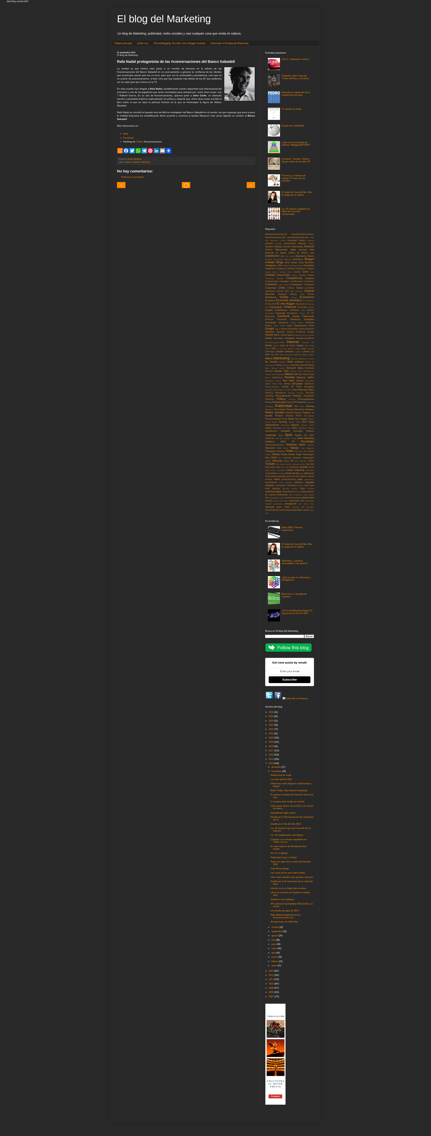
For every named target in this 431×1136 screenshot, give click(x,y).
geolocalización (288, 479)
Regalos (298, 412)
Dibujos (293, 294)
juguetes (276, 488)
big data (310, 464)
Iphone (268, 345)
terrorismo (310, 507)
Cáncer (280, 291)
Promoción (300, 402)
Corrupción (309, 284)
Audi (312, 253)
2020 (312, 237)
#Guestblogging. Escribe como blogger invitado (179, 43)
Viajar (299, 454)
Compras (309, 278)
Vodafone (297, 458)
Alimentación (290, 243)
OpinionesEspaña (272, 387)
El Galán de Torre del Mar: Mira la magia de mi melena (297, 193)
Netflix (311, 377)
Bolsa (287, 262)
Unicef (311, 451)
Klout (307, 346)
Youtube (270, 463)
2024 (271, 720)
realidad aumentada (273, 504)
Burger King (297, 262)
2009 (271, 988)
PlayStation (309, 396)
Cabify (285, 266)
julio (273, 940)
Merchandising (307, 365)
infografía (269, 485)
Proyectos (310, 402)
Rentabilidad (309, 416)
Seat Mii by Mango (280, 868)
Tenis (279, 448)
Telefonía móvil (295, 444)
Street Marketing (305, 438)
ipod (307, 485)
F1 (308, 313)
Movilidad (309, 368)
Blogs (279, 262)
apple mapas (285, 464)
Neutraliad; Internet (273, 381)
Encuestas (302, 307)
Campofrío (309, 265)
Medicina (282, 362)
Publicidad (283, 406)
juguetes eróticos (290, 488)
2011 (271, 979)
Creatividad (270, 288)
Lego (303, 348)
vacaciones (296, 510)
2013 (271, 971)
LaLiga (297, 349)
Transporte (270, 451)
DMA (292, 291)
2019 (271, 742)
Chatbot (282, 272)
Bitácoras (288, 259)
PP (292, 387)
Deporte (136, 162)
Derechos (269, 294)
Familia (295, 316)
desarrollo (281, 473)
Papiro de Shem (285, 390)
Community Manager (274, 278)
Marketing (282, 358)
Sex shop (287, 428)
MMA (272, 355)
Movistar (269, 371)
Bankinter (269, 259)
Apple (293, 249)
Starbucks (269, 438)
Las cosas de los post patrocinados (288, 872)
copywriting (309, 470)
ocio (267, 498)
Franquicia (283, 322)
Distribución (271, 297)
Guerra (284, 329)
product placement (280, 501)
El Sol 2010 (270, 304)
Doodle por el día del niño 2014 (286, 824)
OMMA (267, 384)
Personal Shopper (296, 393)
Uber (305, 451)
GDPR (282, 326)
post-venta (289, 498)
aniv (277, 464)
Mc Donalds (271, 361)
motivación (282, 494)
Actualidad (292, 240)
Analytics (269, 246)
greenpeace (309, 479)
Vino (267, 457)
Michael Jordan (278, 368)
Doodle (284, 297)
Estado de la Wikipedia (293, 125)
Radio (302, 406)
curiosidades (271, 473)
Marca (269, 358)
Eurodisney (292, 313)
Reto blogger (301, 419)
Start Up (278, 438)
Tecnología (307, 441)
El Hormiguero (308, 301)
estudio (310, 476)
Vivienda (287, 458)
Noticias (300, 381)
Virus (280, 458)
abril (273, 952)
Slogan (311, 428)
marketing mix (288, 491)
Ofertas (287, 384)
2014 (271, 763)
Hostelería (300, 332)
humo (281, 482)
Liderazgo (269, 351)
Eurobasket (269, 313)
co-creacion (280, 470)
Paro (294, 389)
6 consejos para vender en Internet (287, 801)
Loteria (305, 351)
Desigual (282, 294)
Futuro (268, 325)
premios (269, 501)
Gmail (311, 325)
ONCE (274, 384)
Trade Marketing (307, 448)
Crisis (281, 287)
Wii (292, 461)
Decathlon (299, 291)
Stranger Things (289, 438)
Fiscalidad (282, 319)
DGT (287, 291)
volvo (312, 510)
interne (300, 485)
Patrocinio (145, 162)
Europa (302, 313)
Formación (295, 319)
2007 (271, 996)
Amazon (302, 243)
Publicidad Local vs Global (283, 857)
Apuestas (303, 250)
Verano (291, 454)
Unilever (268, 454)
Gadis (289, 325)
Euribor (310, 310)
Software (310, 431)
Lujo (312, 351)
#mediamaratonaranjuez (302, 234)
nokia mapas (309, 495)
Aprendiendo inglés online (283, 813)
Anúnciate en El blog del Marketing (229, 43)
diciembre (276, 767)
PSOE (299, 387)
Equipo (311, 307)
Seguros (295, 425)
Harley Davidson (306, 329)
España (269, 310)
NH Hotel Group (306, 374)
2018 (271, 746)
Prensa (268, 402)
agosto (275, 935)
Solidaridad (270, 435)
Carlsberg (280, 268)
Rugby (274, 422)
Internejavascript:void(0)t (274, 342)
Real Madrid (280, 409)
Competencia (294, 278)
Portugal (292, 399)
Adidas (302, 240)
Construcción (296, 281)
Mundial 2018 (296, 371)
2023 (271, 725)
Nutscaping (309, 381)
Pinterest (297, 395)
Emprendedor (276, 307)
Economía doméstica (289, 300)
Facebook (128, 137)
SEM (298, 422)
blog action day (272, 467)
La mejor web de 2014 (281, 779)
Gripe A (278, 329)
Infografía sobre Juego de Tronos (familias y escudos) (295, 77)
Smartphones (271, 431)
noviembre (276, 771)
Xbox (297, 461)
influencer (298, 482)
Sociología (298, 431)
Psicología (269, 406)
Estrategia (294, 310)
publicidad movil (297, 501)
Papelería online (271, 390)
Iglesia (291, 335)
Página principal (123, 43)
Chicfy (289, 272)
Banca (128, 162)
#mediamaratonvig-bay (297, 237)
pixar (282, 498)
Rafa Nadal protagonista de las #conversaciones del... (286, 916)
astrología (296, 464)
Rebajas (290, 409)
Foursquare (270, 322)
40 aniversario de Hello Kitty (284, 921)
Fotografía (309, 319)
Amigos (311, 243)
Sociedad (285, 431)
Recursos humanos (304, 409)
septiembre (277, 931)
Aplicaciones (281, 249)
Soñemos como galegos (282, 899)
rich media (303, 504)
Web (125, 133)
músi (290, 495)
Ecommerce (307, 297)
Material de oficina (306, 359)
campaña (303, 467)
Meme (279, 365)
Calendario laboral (296, 266)
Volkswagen (308, 458)
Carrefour (290, 268)
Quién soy (142, 43)
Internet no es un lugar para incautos (288, 888)
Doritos (294, 297)
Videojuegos (308, 454)
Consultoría (308, 281)
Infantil (268, 338)
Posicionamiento (306, 399)
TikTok (285, 448)
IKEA (276, 335)
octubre (275, 927)
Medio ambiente (295, 361)
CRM (279, 265)
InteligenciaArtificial (305, 338)
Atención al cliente (275, 253)
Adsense (310, 240)
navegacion (298, 495)
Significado (303, 428)
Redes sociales (274, 412)
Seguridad (285, 425)
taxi (303, 507)
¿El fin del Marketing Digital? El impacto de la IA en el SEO (297, 612)
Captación (270, 268)
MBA (267, 354)
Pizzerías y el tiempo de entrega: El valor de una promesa (293, 178)
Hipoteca (280, 332)
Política (281, 399)
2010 (271, 983)
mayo (274, 948)
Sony (280, 435)
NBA (296, 374)
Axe (282, 256)
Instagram (290, 338)
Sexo (294, 428)
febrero (275, 961)
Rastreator (269, 409)
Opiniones (309, 384)
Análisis (268, 250)
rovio (312, 504)
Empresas (290, 306)
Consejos (284, 281)
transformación (272, 510)
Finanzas (269, 319)
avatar (302, 464)
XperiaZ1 (303, 461)
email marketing (278, 476)
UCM (296, 451)
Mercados (286, 365)
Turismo (281, 451)
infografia (309, 482)
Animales (287, 246)
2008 (271, 992)
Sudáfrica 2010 (275, 441)
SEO (304, 422)
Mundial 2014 (281, 371)
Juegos (299, 345)
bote (287, 467)
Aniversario (297, 246)
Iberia (284, 335)
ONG (280, 384)
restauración (290, 503)
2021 (271, 733)
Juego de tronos (287, 345)
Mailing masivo (308, 355)
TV (293, 441)
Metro (267, 368)
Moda (300, 368)
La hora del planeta (285, 349)
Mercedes (295, 365)
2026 (271, 712)
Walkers (268, 461)
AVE (267, 240)
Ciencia (297, 272)
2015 (271, 759)
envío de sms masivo (296, 476)
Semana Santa (307, 425)
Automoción (272, 255)
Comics (310, 275)
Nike (285, 380)
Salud (311, 422)
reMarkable (309, 501)
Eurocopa (280, 313)
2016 (271, 754)
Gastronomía (300, 325)
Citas (312, 272)
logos (302, 488)
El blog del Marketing (164, 18)
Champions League (304, 268)
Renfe (298, 416)
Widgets (286, 461)
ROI (296, 406)
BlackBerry (298, 259)
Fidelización (308, 316)
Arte (312, 249)
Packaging (309, 387)
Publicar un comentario (132, 177)
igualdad (289, 482)
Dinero (311, 294)
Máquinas (280, 374)
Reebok (289, 412)
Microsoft (291, 368)
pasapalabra (275, 498)
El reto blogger (286, 303)
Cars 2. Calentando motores (295, 59)
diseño (289, 473)
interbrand (292, 485)
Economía (270, 300)
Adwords (269, 243)
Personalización (283, 395)
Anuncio (309, 246)
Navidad (290, 377)
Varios (276, 454)
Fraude (300, 323)
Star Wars (309, 435)
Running (283, 422)
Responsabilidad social (276, 419)
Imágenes (298, 335)
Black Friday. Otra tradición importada (289, 790)
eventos (268, 479)
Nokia (291, 380)
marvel (297, 492)
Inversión (305, 342)
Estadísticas (281, 310)
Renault (289, 416)
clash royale (270, 470)
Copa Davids (283, 285)
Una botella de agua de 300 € (285, 910)
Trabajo (294, 447)
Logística (298, 352)
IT (280, 335)
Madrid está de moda (281, 775)
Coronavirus (296, 284)
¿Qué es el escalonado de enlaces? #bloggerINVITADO (296, 143)
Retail (291, 419)
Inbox (304, 335)
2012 (271, 975)
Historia (290, 332)
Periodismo (280, 393)
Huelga (310, 332)
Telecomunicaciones (274, 445)
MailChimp (298, 355)
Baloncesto (301, 256)
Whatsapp (277, 460)
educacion (309, 473)
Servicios (277, 428)
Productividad (279, 402)
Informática (278, 338)
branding (294, 467)
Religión (279, 416)
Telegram (310, 445)
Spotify (298, 435)
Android (278, 246)
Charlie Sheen (271, 272)
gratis (300, 479)
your (267, 513)
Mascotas (294, 359)
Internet (293, 342)
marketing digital (273, 491)
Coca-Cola (283, 274)
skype (279, 507)
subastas (295, 507)
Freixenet (309, 322)
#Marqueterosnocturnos (276, 234)
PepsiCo (269, 393)
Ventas (284, 454)
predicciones (308, 497)
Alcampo (278, 243)
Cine (305, 271)
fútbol (276, 479)
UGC (301, 451)
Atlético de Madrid (298, 253)
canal (311, 467)
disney (296, 473)
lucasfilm (310, 488)
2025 (271, 716)
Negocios (301, 377)
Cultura (299, 288)
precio (298, 498)
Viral (274, 457)
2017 (271, 750)
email (267, 476)
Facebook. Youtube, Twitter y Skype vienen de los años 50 (296, 160)
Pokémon (269, 399)
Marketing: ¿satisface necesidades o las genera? (295, 562)
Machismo (289, 355)
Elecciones (301, 304)
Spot (288, 435)
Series (268, 428)
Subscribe (289, 679)
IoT (312, 342)
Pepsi (311, 389)
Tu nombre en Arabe (291, 109)
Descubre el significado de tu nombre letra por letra (296, 93)
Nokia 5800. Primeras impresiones (292, 528)
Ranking (310, 406)
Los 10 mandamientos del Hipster (287, 835)
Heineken (269, 332)
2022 (271, 729)
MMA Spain (279, 355)
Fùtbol (275, 326)
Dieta (302, 294)
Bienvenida (278, 259)
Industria (310, 335)
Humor (269, 334)
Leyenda (310, 349)
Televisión (270, 448)
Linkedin (279, 351)
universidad (284, 510)
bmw (282, 467)
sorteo (287, 507)
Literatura (288, 351)
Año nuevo (289, 256)
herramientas (271, 482)
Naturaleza (277, 377)
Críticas (290, 288)
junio (274, 944)
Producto (290, 402)
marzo (274, 957)
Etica (303, 310)
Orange (285, 387)
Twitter (139, 141)
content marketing (295, 470)
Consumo (271, 284)
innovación (281, 485)
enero (274, 965)
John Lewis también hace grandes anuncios (292, 877)
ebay (302, 473)
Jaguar (275, 346)
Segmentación (272, 425)
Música (289, 374)
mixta (303, 491)
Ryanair (292, 422)
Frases (293, 323)
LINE (273, 348)
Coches (294, 275)
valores (306, 510)
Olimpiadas (297, 383)
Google (269, 328)
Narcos (268, 377)
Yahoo (311, 461)
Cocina (302, 275)
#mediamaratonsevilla (275, 237)
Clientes (270, 274)
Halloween (293, 329)
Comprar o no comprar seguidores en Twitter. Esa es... (289, 840)
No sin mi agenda (279, 853)
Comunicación (271, 281)
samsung (269, 507)
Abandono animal (278, 240)
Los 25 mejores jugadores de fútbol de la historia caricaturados (296, 211)
